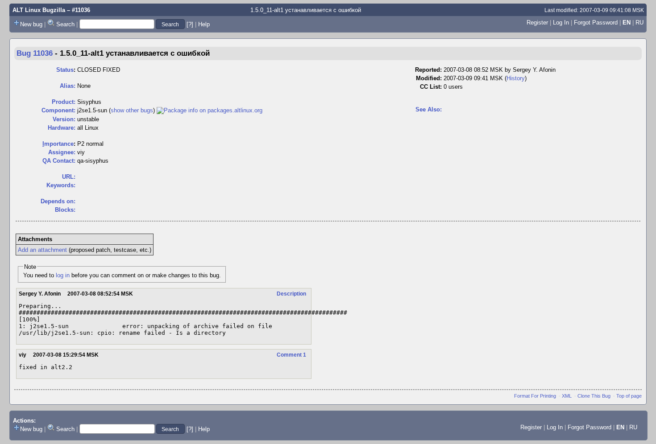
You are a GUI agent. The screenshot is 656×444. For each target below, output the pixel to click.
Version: (64, 119)
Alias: (67, 85)
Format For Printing (535, 396)
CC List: (431, 86)
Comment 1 (291, 355)
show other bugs (132, 110)
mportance (58, 143)
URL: (68, 176)
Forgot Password (596, 22)
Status (65, 69)
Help (204, 24)
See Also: (428, 109)
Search (65, 24)
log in (63, 275)
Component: (58, 110)
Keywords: (60, 185)
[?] (190, 24)
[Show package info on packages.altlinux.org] (209, 110)
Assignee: (61, 152)
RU (639, 22)
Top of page (629, 396)
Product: (63, 102)
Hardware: (61, 127)
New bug (31, 24)
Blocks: (65, 209)
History (516, 78)
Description (291, 294)
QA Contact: (58, 160)
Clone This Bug (593, 396)
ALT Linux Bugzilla (38, 10)
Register (537, 22)
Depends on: (58, 201)
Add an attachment (42, 250)
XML (567, 396)
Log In (561, 22)
